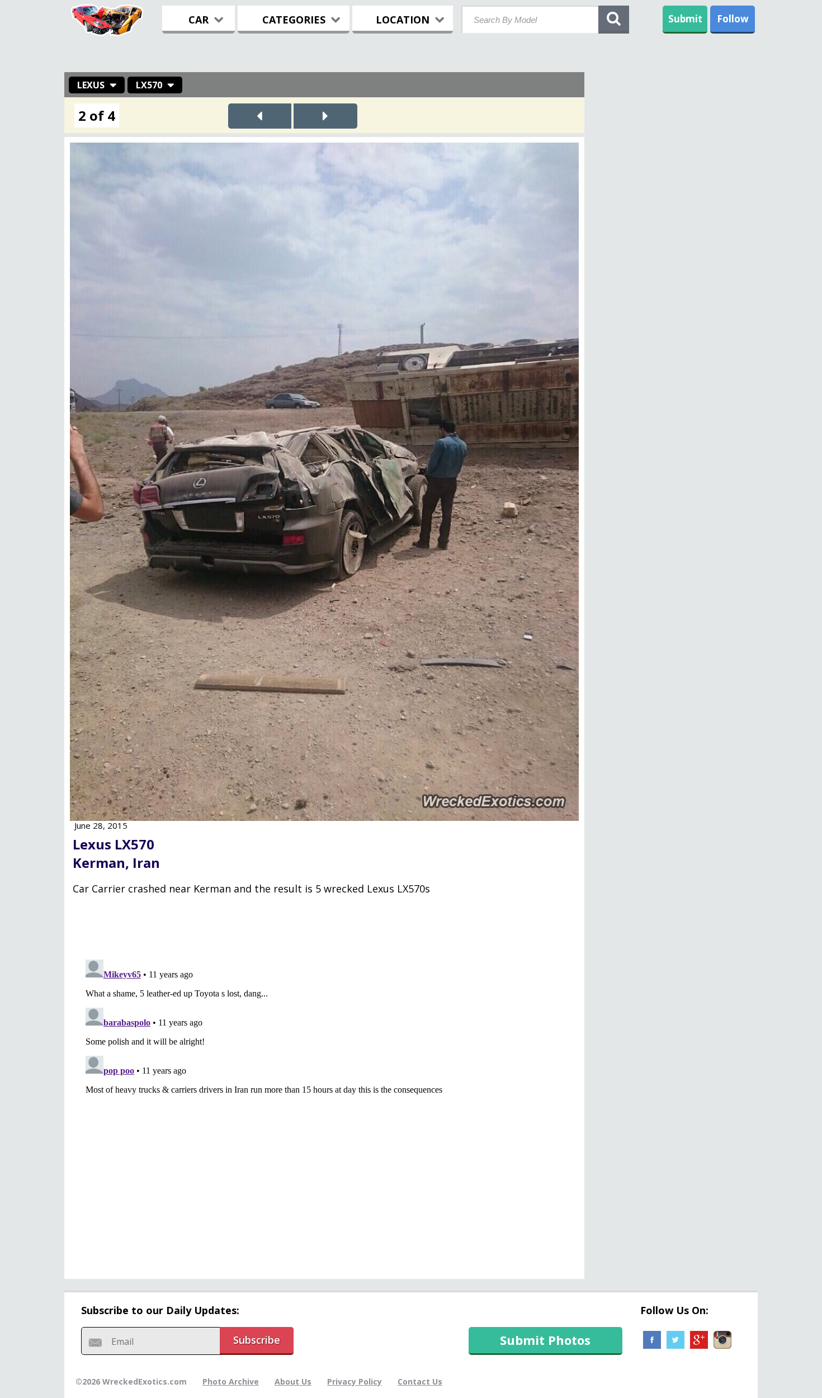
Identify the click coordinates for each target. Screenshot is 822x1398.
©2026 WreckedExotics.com (131, 1381)
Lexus (91, 85)
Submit (685, 18)
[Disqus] (324, 1095)
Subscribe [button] (256, 1340)
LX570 (149, 85)
